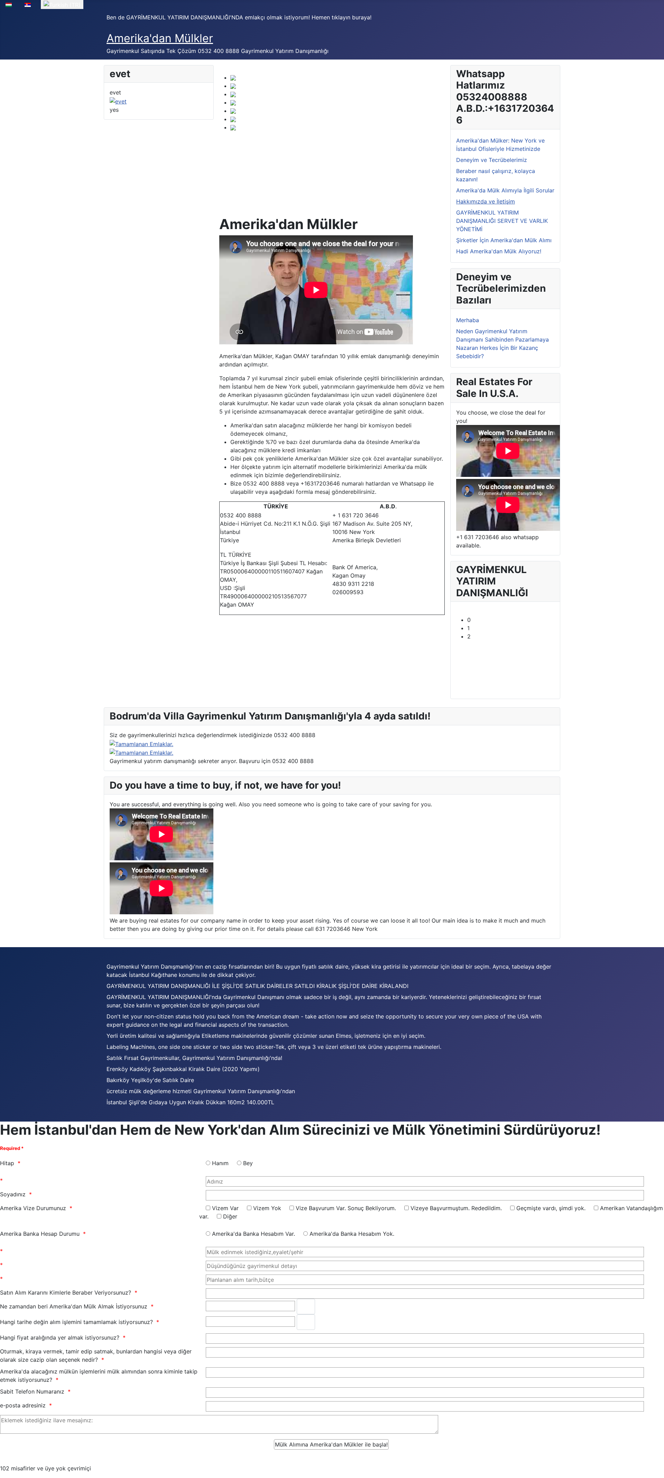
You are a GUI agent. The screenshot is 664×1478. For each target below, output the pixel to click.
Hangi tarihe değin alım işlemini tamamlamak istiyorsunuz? (76, 1321)
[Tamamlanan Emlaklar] (141, 752)
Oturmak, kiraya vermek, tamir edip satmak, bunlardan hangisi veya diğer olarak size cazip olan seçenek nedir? (96, 1355)
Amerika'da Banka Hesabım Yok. (352, 1233)
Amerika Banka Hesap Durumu (40, 1233)
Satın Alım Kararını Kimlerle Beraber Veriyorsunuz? (65, 1292)
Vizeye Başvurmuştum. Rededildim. (456, 1208)
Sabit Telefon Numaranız (32, 1391)
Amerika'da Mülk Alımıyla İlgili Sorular (505, 190)
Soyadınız (13, 1194)
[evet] (118, 100)
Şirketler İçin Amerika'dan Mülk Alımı (504, 240)
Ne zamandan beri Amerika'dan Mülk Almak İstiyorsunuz (73, 1306)
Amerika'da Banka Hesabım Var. (253, 1233)
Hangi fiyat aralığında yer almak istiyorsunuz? (59, 1337)
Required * (12, 1148)
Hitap (7, 1163)
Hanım (220, 1163)
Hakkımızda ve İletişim (485, 201)
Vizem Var (225, 1208)
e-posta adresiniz (23, 1405)
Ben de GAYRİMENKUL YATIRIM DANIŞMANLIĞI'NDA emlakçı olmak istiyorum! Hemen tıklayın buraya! (239, 17)
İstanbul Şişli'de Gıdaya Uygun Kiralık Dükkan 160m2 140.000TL (190, 1102)
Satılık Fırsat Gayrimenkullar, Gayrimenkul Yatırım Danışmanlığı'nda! (194, 1057)
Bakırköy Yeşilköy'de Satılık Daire (150, 1080)
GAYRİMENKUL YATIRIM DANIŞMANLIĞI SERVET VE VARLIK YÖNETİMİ (502, 221)
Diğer (230, 1216)
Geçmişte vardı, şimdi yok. (550, 1208)
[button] (510, 620)
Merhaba (467, 320)
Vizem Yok (267, 1208)
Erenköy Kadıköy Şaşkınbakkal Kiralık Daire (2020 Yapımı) (183, 1069)
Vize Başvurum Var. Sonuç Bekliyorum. (346, 1208)
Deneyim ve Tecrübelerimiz (491, 159)
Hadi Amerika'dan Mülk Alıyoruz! (498, 251)
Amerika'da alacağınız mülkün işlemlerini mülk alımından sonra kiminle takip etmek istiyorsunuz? (98, 1375)
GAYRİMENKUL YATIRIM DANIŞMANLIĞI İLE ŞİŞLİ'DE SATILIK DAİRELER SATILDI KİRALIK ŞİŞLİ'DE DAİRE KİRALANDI (257, 985)
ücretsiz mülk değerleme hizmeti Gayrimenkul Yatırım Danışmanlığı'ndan (201, 1091)
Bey (248, 1163)
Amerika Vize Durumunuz (33, 1208)
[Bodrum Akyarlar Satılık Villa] (141, 743)
